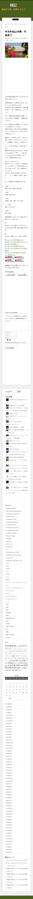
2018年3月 (9, 707)
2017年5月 (9, 731)
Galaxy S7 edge (10, 536)
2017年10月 (9, 720)
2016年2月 (9, 770)
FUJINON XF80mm (11, 533)
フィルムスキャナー (11, 599)
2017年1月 (9, 740)
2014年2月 (9, 833)
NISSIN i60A (9, 547)
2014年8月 (9, 819)
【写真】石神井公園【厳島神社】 (16, 457)
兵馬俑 (19, 660)
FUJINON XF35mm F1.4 (12, 527)
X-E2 (7, 566)
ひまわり (15, 649)
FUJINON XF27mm (11, 525)
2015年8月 (9, 786)
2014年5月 (9, 825)
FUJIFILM (10, 645)
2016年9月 (9, 751)
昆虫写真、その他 (13, 413)
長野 (16, 670)
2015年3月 (9, 800)
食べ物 (8, 637)
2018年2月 (9, 709)
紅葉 (22, 668)
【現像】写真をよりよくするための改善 (16, 868)
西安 (10, 670)
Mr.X (20, 38)
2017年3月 (9, 734)
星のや (15, 663)
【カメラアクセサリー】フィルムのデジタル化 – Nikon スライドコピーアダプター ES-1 (16, 863)
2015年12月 (9, 775)
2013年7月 (9, 844)
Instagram (9, 538)
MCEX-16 (8, 541)
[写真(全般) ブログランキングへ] (9, 258)
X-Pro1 (8, 568)
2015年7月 (9, 789)
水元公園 (11, 665)
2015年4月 (9, 797)
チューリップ (18, 653)
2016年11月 (9, 745)
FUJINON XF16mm (11, 519)
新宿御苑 (11, 663)
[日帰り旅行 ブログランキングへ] (19, 261)
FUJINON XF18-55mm (12, 522)
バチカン (23, 653)
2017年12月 (9, 715)
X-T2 (7, 577)
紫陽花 (25, 668)
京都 (7, 607)
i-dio (17, 646)
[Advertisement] (16, 76)
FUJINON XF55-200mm (12, 530)
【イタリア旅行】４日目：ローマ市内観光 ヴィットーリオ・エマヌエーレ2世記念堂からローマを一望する (17, 490)
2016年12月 (9, 742)
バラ (27, 653)
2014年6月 (9, 822)
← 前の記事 (10, 275)
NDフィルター (10, 544)
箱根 (7, 632)
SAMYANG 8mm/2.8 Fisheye (13, 555)
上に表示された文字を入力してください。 (16, 342)
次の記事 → (23, 275)
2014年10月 (9, 814)
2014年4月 (9, 827)
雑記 (13, 5)
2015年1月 (9, 805)
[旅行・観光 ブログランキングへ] (9, 261)
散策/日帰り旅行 (10, 618)
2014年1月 (9, 836)
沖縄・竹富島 (10, 40)
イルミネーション (21, 649)
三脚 (7, 604)
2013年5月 (9, 849)
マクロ (7, 656)
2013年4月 (9, 852)
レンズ (8, 601)
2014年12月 (9, 808)
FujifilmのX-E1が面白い (14, 449)
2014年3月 (9, 830)
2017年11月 (9, 718)
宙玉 (6, 663)
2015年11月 (9, 778)
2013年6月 (9, 847)
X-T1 (7, 571)
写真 (7, 610)
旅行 (7, 621)
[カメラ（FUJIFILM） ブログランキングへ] (19, 258)
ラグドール (19, 656)
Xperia (8, 579)
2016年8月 (9, 753)
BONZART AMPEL (11, 508)
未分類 (8, 623)
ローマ (21, 658)
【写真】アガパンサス (14, 440)
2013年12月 (9, 838)
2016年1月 (9, 773)
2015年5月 (9, 794)
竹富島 (14, 668)
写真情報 (8, 612)
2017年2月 (9, 737)
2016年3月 (9, 767)
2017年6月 (9, 729)
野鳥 (13, 670)
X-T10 (7, 574)
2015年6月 (9, 792)
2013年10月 (9, 841)
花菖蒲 (7, 670)
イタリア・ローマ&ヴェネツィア (14, 588)
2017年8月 (9, 726)
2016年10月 (9, 748)
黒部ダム (20, 670)
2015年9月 (9, 783)
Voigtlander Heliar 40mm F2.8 (14, 560)
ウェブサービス (10, 590)
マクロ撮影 (12, 656)
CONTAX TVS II (10, 516)
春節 (19, 663)
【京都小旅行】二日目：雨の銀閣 (16, 405)
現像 (21, 665)
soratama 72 (9, 557)
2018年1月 (9, 712)
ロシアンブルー (13, 658)
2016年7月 (9, 756)
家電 (7, 615)
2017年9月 (9, 723)
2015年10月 (9, 781)
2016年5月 (9, 762)
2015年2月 (9, 803)
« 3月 (10, 698)
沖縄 (18, 665)
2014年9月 (9, 816)
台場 (27, 660)
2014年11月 (9, 811)
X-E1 (7, 563)
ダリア (13, 653)
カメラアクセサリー (11, 596)
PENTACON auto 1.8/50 (12, 552)
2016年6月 (9, 759)
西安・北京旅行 (10, 634)
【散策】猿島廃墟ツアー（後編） (16, 427)
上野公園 (11, 660)
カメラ (8, 593)
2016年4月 (9, 764)
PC (7, 549)
